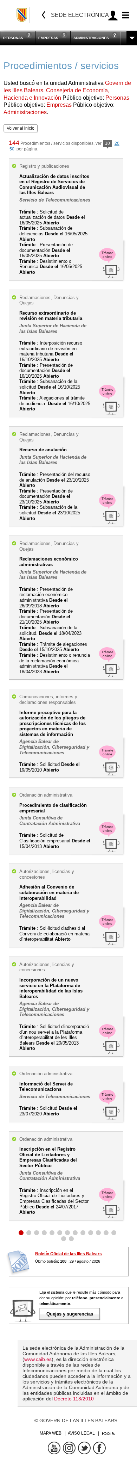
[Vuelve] (43, 15)
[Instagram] (69, 1448)
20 (117, 143)
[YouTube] (54, 1448)
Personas (13, 38)
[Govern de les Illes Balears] (22, 15)
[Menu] (124, 15)
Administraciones (91, 38)
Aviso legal (81, 1433)
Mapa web (50, 1433)
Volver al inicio (20, 128)
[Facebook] (99, 1448)
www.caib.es (38, 1359)
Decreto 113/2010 (74, 1398)
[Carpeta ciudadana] (113, 15)
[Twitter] (84, 1448)
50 (11, 149)
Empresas (48, 38)
